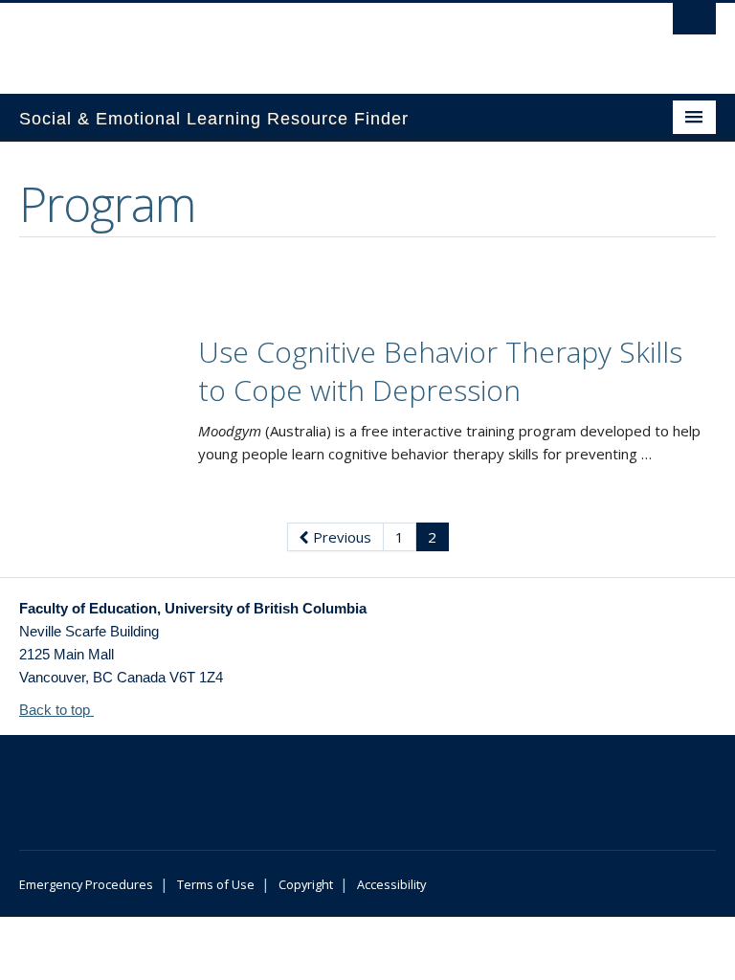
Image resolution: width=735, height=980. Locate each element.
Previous (340, 536)
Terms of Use (216, 884)
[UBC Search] (694, 24)
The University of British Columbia (315, 39)
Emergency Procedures (86, 884)
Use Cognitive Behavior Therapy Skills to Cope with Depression (440, 371)
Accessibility (391, 884)
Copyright (305, 884)
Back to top (56, 710)
